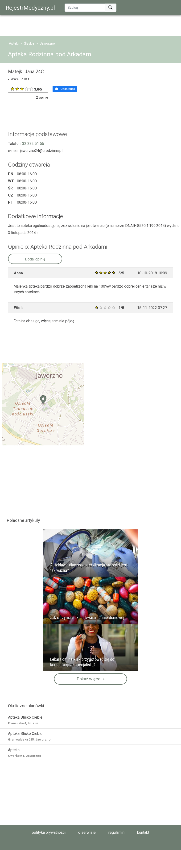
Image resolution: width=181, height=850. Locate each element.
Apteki (14, 43)
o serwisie (87, 832)
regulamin (116, 832)
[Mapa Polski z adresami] (43, 404)
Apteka (24, 753)
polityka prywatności (49, 832)
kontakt (143, 832)
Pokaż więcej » (90, 678)
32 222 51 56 (33, 143)
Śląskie (29, 43)
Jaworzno (47, 43)
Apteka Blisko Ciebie (25, 720)
